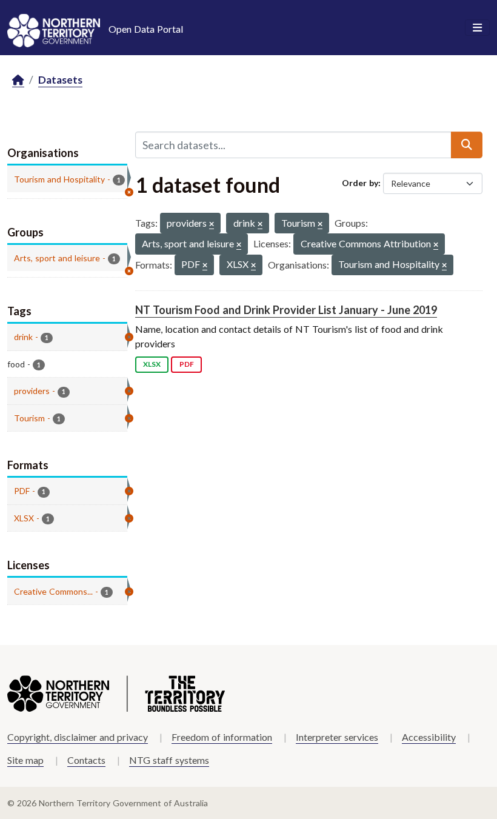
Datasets (60, 79)
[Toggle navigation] (477, 27)
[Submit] (466, 145)
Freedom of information (222, 737)
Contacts (86, 760)
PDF (186, 364)
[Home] (18, 80)
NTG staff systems (169, 760)
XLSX (152, 364)
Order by (360, 183)
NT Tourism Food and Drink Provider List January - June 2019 (286, 309)
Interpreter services (337, 737)
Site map (25, 760)
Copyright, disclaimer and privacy (77, 737)
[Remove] (211, 224)
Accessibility (429, 737)
